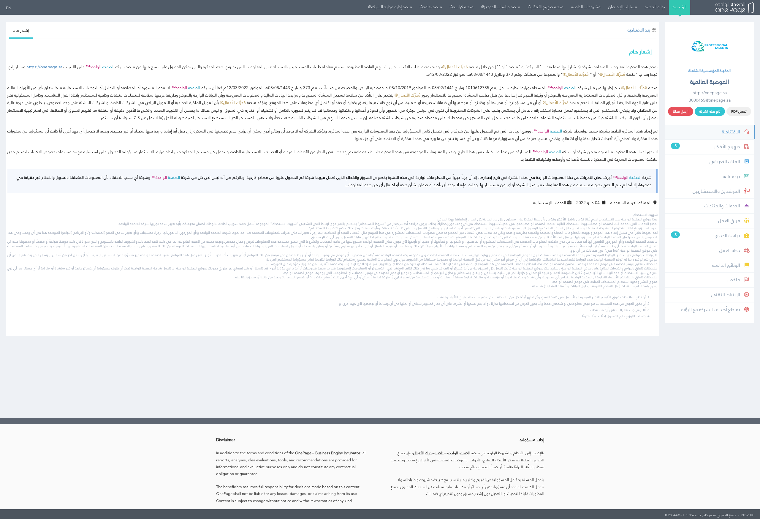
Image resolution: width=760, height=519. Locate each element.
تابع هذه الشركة (709, 111)
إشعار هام (21, 30)
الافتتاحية (731, 131)
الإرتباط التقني (726, 294)
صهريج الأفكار (708, 146)
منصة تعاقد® (431, 7)
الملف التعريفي (725, 161)
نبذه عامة (732, 176)
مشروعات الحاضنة (586, 7)
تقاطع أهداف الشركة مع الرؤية (711, 309)
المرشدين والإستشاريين (717, 191)
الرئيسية (679, 7)
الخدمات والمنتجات (722, 205)
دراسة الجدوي (708, 235)
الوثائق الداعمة (726, 265)
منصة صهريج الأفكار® (545, 7)
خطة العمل (730, 250)
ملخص (734, 279)
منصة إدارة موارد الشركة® (390, 7)
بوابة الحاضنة (655, 7)
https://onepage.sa (44, 67)
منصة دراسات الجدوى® (500, 7)
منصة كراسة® (462, 7)
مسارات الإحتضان (622, 7)
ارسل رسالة (680, 111)
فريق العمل (729, 220)
